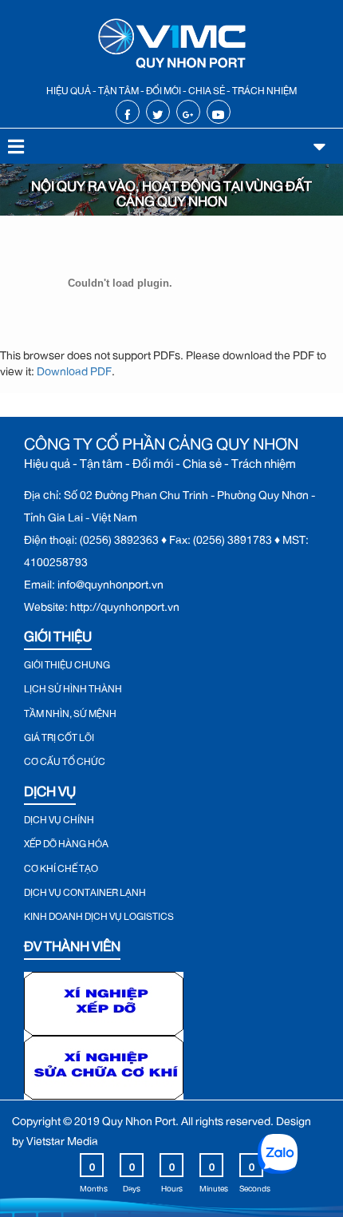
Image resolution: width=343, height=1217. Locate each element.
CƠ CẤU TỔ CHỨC (64, 759)
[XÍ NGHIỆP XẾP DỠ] (103, 1000)
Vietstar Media (62, 1138)
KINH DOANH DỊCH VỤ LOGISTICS (99, 914)
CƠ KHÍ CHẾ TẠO (61, 866)
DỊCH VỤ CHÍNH (59, 817)
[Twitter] (158, 112)
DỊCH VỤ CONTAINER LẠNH (85, 890)
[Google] (188, 112)
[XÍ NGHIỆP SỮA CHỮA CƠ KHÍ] (103, 1064)
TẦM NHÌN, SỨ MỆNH (70, 711)
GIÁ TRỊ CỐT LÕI (59, 735)
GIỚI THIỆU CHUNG (67, 662)
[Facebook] (127, 112)
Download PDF (74, 368)
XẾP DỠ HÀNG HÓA (66, 841)
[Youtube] (218, 112)
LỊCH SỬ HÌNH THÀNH (73, 686)
